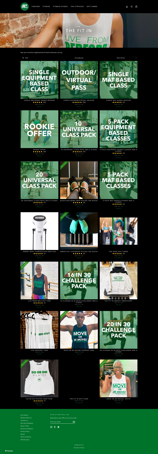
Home (78, 26)
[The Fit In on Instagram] (51, 427)
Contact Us (24, 420)
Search (23, 434)
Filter (26, 58)
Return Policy (25, 426)
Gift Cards (92, 6)
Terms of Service (26, 437)
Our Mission (24, 415)
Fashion (36, 6)
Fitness (46, 6)
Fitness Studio (60, 6)
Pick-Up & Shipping (27, 423)
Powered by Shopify (79, 447)
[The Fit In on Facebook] (55, 427)
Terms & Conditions (27, 428)
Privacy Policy (25, 431)
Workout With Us (26, 418)
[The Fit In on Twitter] (58, 427)
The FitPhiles (77, 6)
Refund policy (25, 439)
